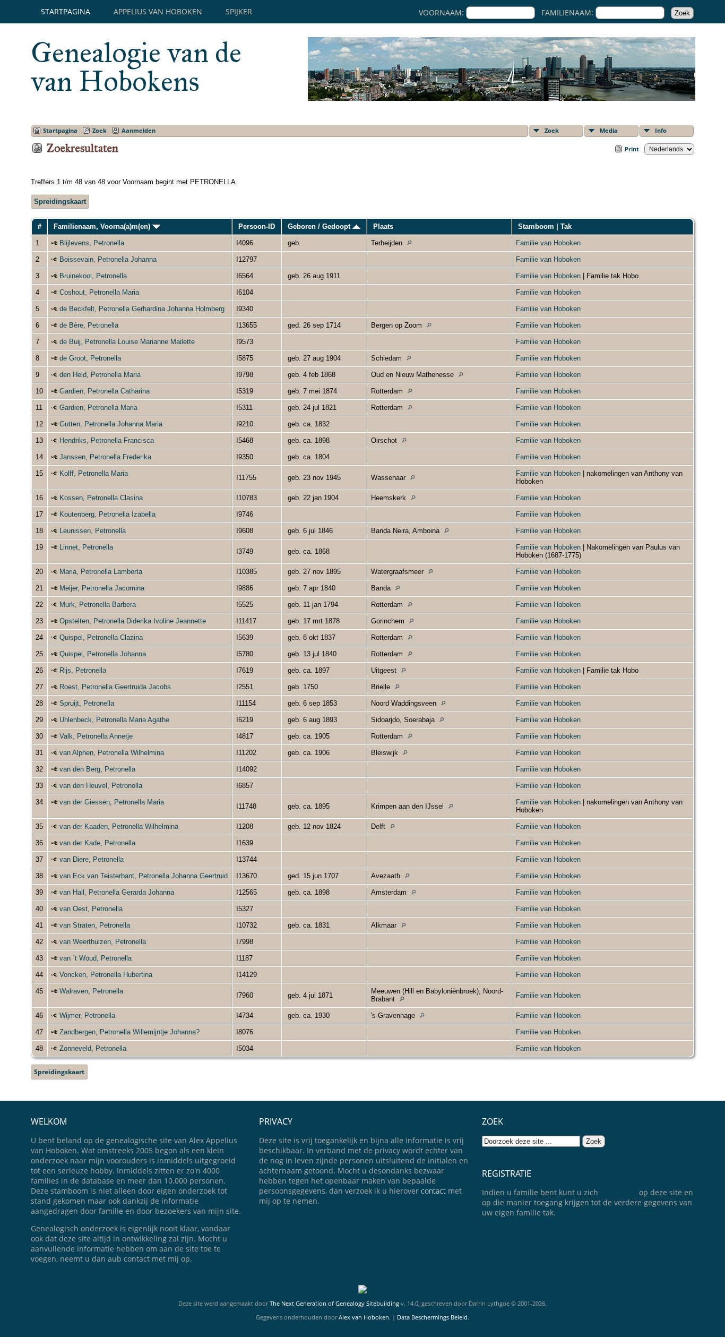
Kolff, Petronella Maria (93, 473)
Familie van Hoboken (548, 243)
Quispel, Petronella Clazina (101, 637)
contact (433, 1191)
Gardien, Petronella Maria (98, 408)
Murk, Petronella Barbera (97, 604)
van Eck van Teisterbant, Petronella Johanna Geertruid (143, 876)
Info (661, 130)
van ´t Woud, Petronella (95, 958)
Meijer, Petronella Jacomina (101, 588)
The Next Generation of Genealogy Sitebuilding (334, 1303)
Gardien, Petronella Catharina (104, 391)
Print (632, 149)
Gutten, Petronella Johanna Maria (110, 424)
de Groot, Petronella (90, 358)
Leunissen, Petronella (92, 531)
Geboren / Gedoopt (320, 226)
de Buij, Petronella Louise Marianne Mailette (127, 342)
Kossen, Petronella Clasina (101, 498)
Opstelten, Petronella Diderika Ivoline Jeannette (132, 621)
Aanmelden (139, 130)
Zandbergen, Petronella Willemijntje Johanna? (129, 1032)
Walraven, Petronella (91, 991)
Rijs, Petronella (82, 670)
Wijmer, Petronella (87, 1015)
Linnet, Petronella (86, 547)
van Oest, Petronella (91, 909)
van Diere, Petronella (91, 859)
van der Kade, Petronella (97, 843)
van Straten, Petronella (94, 925)
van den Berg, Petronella (97, 769)
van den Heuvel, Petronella (100, 786)
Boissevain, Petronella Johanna (108, 259)
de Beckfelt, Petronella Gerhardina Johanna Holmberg (142, 309)
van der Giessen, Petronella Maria (111, 802)
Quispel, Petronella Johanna (102, 654)
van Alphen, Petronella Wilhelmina (111, 753)
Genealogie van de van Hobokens (136, 67)
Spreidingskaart (60, 201)
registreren (618, 1192)
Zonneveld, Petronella (92, 1048)
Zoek (552, 130)
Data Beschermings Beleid (432, 1317)
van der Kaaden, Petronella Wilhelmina (118, 826)
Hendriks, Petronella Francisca (106, 440)
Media (609, 130)
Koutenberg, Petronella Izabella (107, 514)
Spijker (239, 11)
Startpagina (65, 11)
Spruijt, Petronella (86, 703)
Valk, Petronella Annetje (96, 736)
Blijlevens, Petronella (91, 243)
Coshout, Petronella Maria (99, 292)
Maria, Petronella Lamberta (100, 572)
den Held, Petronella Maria (100, 375)
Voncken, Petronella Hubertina (105, 975)
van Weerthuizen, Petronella (102, 942)
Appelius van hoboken (158, 11)
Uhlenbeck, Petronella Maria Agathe (114, 720)
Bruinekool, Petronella (93, 276)
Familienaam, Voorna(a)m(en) (103, 226)
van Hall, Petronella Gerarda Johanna (116, 892)
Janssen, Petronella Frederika (105, 457)
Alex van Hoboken (364, 1317)
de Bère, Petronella (88, 325)
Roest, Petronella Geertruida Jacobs (115, 687)
